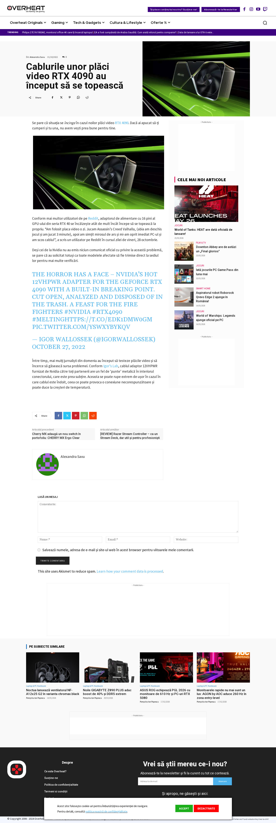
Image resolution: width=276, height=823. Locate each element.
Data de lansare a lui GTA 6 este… (196, 32)
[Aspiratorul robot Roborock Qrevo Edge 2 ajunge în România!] (184, 297)
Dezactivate (206, 808)
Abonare (223, 781)
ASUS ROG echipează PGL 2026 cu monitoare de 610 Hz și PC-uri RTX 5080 (165, 694)
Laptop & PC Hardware (36, 686)
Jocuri (178, 225)
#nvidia (77, 312)
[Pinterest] (69, 97)
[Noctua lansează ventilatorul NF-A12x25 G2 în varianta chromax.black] (52, 667)
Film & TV (201, 243)
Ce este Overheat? (55, 771)
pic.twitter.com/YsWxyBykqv (81, 327)
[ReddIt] (87, 97)
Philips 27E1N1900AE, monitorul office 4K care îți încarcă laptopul (57, 32)
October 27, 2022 (58, 347)
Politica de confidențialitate (61, 784)
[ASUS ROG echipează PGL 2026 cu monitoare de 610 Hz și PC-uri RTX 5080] (166, 667)
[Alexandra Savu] (47, 464)
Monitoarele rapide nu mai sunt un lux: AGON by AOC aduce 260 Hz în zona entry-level (221, 694)
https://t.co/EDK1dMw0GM (108, 319)
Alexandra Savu (37, 57)
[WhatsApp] (78, 97)
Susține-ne (51, 777)
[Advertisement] (206, 147)
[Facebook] (244, 9)
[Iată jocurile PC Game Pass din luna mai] (184, 274)
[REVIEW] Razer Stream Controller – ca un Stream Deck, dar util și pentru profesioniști (130, 436)
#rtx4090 (107, 312)
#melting (48, 319)
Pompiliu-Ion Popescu (35, 698)
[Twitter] (61, 97)
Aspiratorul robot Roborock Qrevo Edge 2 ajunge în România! (215, 297)
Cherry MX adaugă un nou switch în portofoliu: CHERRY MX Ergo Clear (56, 436)
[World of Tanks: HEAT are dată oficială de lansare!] (206, 203)
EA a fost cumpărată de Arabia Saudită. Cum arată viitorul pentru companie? (135, 32)
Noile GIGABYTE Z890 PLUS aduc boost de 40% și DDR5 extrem (107, 692)
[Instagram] (251, 9)
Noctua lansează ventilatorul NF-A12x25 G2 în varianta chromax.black (52, 692)
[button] (265, 22)
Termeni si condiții (55, 791)
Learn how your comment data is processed (130, 571)
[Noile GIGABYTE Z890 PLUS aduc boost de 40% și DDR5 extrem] (109, 667)
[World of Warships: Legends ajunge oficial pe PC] (184, 319)
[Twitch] (265, 9)
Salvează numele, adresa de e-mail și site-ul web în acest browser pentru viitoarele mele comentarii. (118, 550)
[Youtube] (258, 9)
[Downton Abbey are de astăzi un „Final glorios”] (184, 251)
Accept (184, 808)
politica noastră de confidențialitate (106, 811)
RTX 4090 (121, 123)
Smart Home (203, 288)
